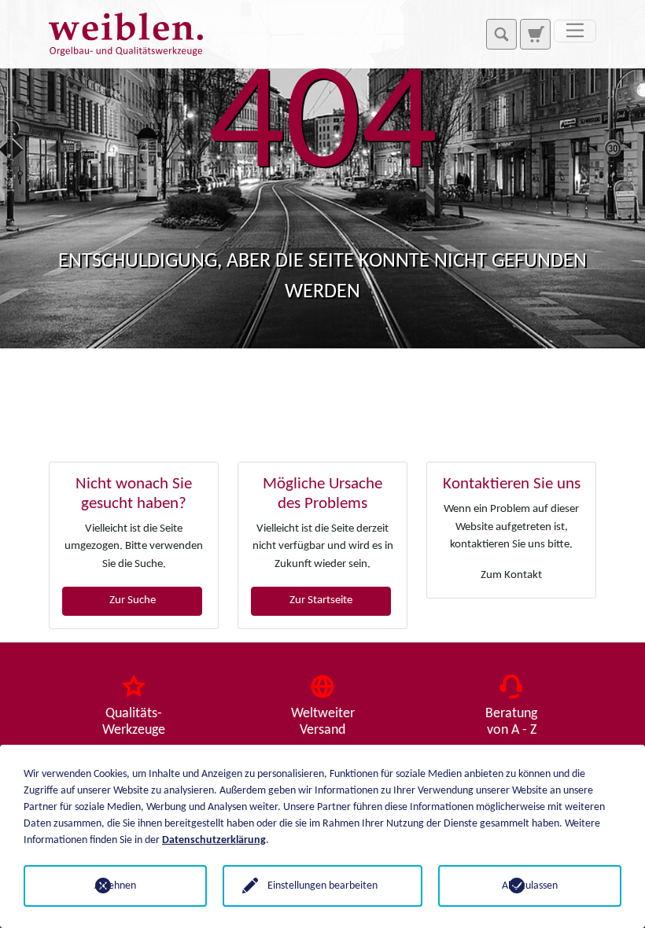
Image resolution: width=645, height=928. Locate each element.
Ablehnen (115, 886)
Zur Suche (132, 600)
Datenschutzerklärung (214, 840)
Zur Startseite (320, 600)
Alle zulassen (530, 886)
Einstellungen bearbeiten (322, 886)
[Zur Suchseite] (535, 34)
